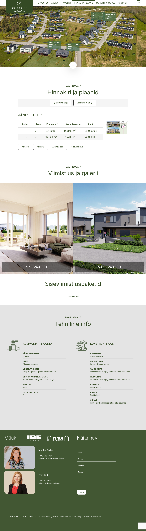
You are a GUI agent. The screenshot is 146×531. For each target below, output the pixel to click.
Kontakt (122, 3)
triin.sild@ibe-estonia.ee (49, 483)
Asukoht (56, 3)
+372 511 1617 (44, 480)
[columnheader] (25, 124)
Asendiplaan (57, 147)
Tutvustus (42, 3)
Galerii (67, 3)
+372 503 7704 (45, 456)
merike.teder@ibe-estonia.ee (51, 458)
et (139, 3)
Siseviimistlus (77, 147)
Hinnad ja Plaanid (83, 3)
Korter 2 (40, 147)
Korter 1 (25, 147)
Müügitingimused (105, 3)
